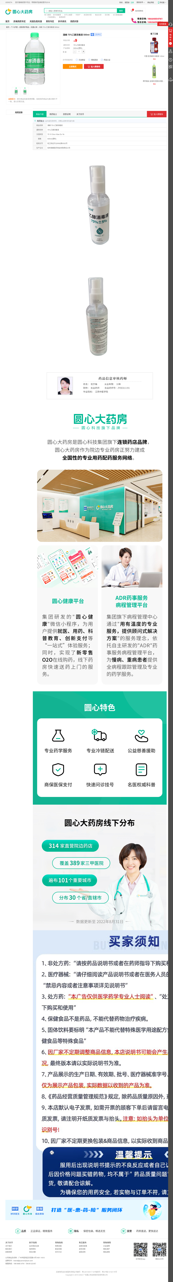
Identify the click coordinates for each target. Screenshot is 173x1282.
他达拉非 (98, 15)
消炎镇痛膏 (57, 15)
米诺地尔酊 (88, 15)
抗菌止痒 (34, 27)
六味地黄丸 (52, 17)
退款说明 (82, 1252)
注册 (132, 2)
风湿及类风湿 (36, 21)
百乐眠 (107, 15)
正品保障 (106, 1246)
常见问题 (32, 1252)
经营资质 (8, 1252)
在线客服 (162, 24)
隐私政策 (106, 1252)
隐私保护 (106, 1249)
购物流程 (58, 1246)
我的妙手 (140, 2)
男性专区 (50, 21)
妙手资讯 (62, 21)
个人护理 (14, 27)
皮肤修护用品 (24, 27)
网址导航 (150, 2)
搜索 (121, 10)
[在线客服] (170, 23)
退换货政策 (83, 1246)
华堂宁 (78, 15)
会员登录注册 (34, 1246)
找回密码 (32, 1249)
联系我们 (8, 1249)
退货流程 (82, 1249)
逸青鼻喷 (62, 17)
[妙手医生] (18, 11)
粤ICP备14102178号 (109, 1272)
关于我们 (8, 1246)
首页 (7, 21)
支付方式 (58, 1252)
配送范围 (58, 1249)
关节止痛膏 (68, 15)
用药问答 (74, 21)
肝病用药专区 (20, 21)
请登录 (127, 2)
